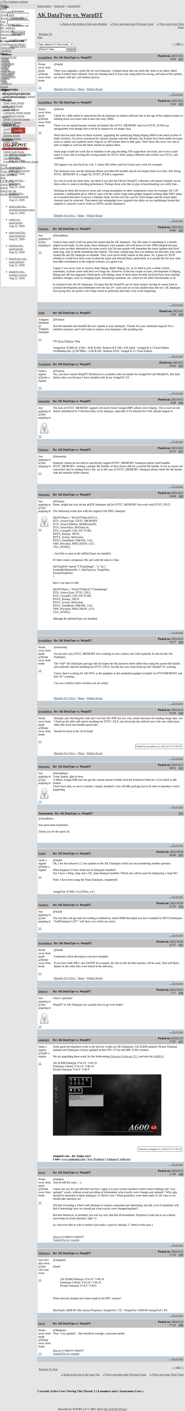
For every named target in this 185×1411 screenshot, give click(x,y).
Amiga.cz (6, 83)
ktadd (42, 853)
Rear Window (66, 341)
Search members (9, 194)
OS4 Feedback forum (15, 93)
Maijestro (44, 1253)
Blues (81, 89)
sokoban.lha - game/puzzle (16, 247)
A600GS (158, 1056)
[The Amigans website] (14, 1)
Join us (57, 1236)
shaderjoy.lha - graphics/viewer (18, 273)
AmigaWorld (8, 76)
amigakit (43, 1039)
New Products (96, 1159)
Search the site (8, 190)
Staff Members (8, 174)
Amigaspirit (7, 63)
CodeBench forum (13, 116)
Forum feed (7, 14)
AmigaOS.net (8, 57)
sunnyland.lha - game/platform (17, 234)
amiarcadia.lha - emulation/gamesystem (22, 208)
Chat (2, 21)
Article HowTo (8, 184)
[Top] (176, 93)
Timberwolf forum (13, 151)
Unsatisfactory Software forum (20, 161)
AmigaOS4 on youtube (66, 1240)
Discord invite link (10, 34)
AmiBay (5, 70)
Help (3, 177)
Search (4, 187)
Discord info (7, 31)
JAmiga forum (11, 135)
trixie (41, 312)
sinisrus (43, 991)
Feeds (3, 8)
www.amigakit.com (73, 1159)
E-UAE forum (11, 125)
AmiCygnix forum (13, 102)
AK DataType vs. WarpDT (70, 15)
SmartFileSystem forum (16, 148)
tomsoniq (44, 401)
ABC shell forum (13, 106)
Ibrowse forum (11, 132)
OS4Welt (5, 50)
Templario (44, 364)
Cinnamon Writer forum (17, 112)
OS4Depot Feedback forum (19, 96)
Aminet (4, 60)
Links (3, 37)
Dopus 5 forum (12, 122)
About (3, 164)
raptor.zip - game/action (16, 221)
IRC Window (7, 28)
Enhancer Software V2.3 (124, 1056)
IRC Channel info (10, 24)
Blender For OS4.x (65, 89)
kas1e (41, 1172)
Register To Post (48, 1369)
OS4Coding (7, 73)
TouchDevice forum (14, 155)
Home (3, 5)
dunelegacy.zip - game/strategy (18, 260)
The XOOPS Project (115, 1409)
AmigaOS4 (73, 6)
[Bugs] (21, 44)
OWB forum (10, 142)
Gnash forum (10, 129)
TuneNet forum (12, 158)
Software (59, 6)
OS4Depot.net (8, 44)
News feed (6, 11)
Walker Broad (94, 89)
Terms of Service (9, 171)
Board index (44, 6)
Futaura (43, 228)
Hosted (4, 86)
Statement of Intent (10, 168)
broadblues (45, 57)
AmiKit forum (11, 109)
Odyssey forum (12, 138)
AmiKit (4, 67)
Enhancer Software (119, 1159)
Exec (3, 80)
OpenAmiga (7, 47)
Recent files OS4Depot (13, 18)
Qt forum (8, 145)
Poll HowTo (7, 181)
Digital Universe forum (16, 119)
